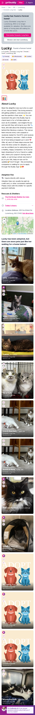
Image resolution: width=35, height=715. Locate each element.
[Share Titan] (3, 294)
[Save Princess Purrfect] (3, 482)
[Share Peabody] (3, 639)
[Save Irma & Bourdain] (3, 402)
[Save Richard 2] (3, 559)
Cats (9, 7)
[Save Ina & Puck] (3, 364)
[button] (17, 224)
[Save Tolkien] (3, 325)
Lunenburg (21, 7)
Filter (21, 2)
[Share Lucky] (3, 68)
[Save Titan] (3, 291)
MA (14, 7)
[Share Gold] (3, 252)
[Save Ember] (3, 521)
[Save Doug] (3, 597)
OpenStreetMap (22, 233)
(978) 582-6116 (12, 199)
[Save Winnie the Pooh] (3, 670)
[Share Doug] (3, 601)
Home (3, 7)
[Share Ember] (3, 524)
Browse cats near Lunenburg (17, 40)
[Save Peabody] (3, 635)
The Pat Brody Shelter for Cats (17, 197)
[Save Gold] (3, 249)
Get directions (27, 213)
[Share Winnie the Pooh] (3, 674)
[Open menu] (3, 3)
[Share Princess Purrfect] (3, 486)
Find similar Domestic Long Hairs (17, 35)
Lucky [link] (20, 10)
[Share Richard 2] (3, 562)
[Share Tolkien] (3, 329)
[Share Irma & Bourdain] (3, 406)
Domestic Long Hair (10, 10)
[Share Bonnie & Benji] (3, 444)
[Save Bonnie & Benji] (3, 440)
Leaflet (14, 233)
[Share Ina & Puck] (3, 367)
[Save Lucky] (3, 64)
